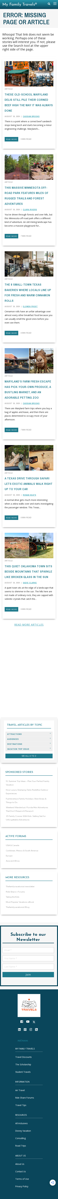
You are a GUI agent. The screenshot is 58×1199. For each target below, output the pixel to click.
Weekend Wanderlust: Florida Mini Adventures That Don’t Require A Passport (27, 809)
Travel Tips (20, 1105)
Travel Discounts (23, 1057)
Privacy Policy (21, 1186)
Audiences (13, 739)
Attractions (14, 734)
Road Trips (20, 1145)
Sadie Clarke (30, 583)
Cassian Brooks (31, 116)
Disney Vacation (23, 1130)
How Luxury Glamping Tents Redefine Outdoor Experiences (27, 792)
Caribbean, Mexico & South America (22, 850)
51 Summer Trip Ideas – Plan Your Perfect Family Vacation (27, 783)
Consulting (20, 1138)
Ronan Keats (29, 495)
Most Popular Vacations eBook (20, 902)
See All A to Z (29, 756)
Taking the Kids (12, 897)
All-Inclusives (21, 1123)
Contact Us (20, 1171)
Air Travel (20, 1090)
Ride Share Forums (24, 1097)
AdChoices (23, 1040)
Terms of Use (22, 1178)
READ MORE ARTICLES (29, 624)
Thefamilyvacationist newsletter (20, 886)
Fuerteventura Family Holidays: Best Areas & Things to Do (26, 800)
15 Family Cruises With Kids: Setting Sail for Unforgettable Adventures (26, 818)
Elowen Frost (30, 306)
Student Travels (23, 1071)
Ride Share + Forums (15, 891)
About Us (19, 1164)
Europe (9, 855)
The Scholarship (23, 1064)
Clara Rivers (30, 209)
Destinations (14, 744)
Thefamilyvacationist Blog (17, 907)
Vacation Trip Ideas (18, 749)
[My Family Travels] (29, 1005)
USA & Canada (12, 845)
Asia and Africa (12, 861)
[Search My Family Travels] (49, 4)
